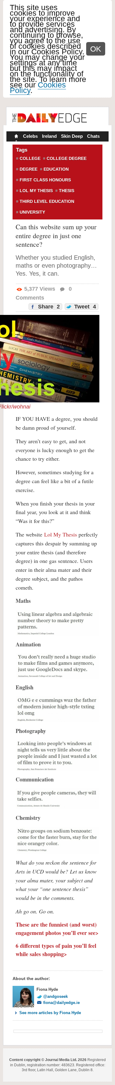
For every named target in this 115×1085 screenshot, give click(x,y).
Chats (93, 136)
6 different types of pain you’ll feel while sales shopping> (56, 950)
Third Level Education (47, 201)
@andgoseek (55, 996)
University (32, 212)
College (30, 158)
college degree (66, 158)
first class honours (45, 179)
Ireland (49, 136)
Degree (28, 169)
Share (48, 307)
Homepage (16, 137)
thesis (66, 190)
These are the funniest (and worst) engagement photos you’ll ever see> (57, 928)
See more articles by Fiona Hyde (50, 1012)
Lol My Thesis (60, 534)
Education (56, 169)
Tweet (84, 307)
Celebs (30, 136)
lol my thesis (36, 190)
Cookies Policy (38, 87)
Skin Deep (72, 136)
